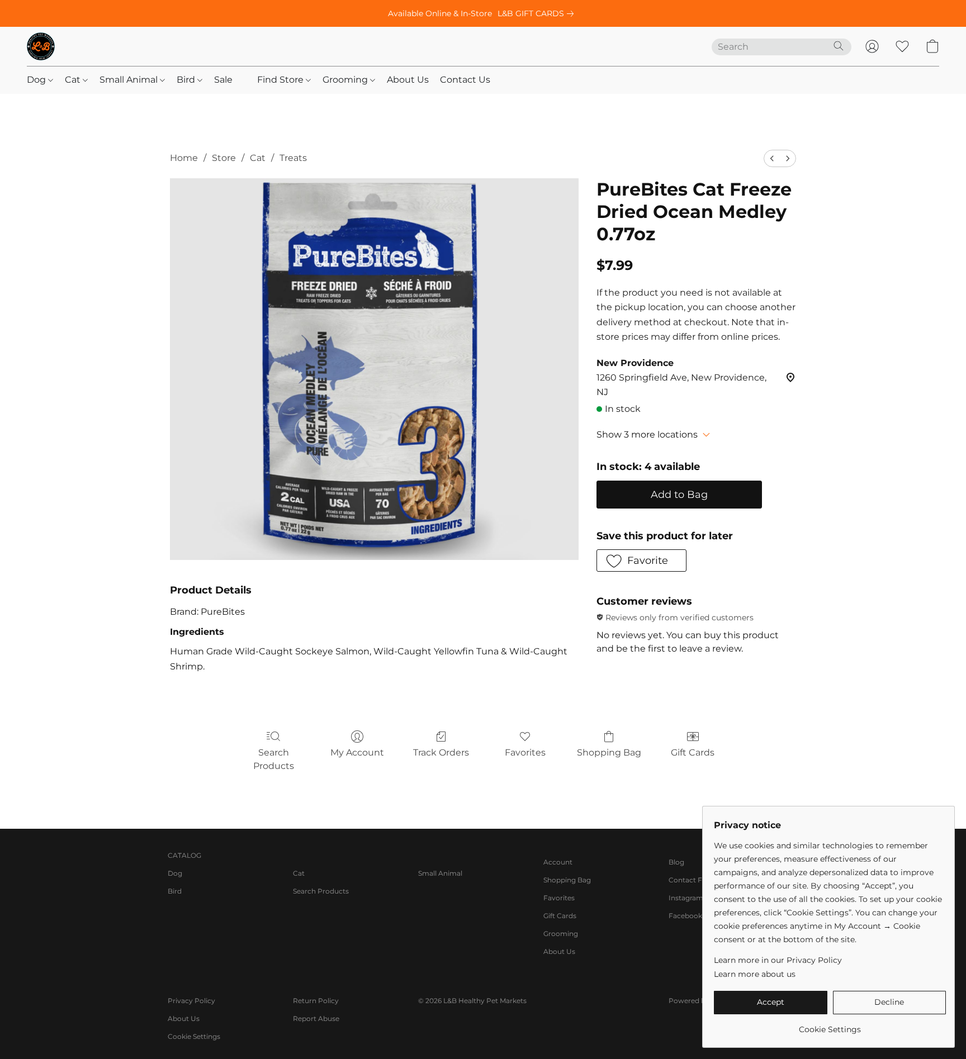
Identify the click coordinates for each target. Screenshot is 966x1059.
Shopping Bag (609, 752)
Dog (37, 79)
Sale (223, 79)
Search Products (273, 759)
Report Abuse (316, 1018)
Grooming (346, 79)
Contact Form (693, 880)
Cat (74, 79)
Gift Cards (692, 752)
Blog (676, 862)
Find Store (281, 79)
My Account (357, 752)
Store (224, 158)
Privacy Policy (191, 1000)
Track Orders (441, 752)
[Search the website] (838, 46)
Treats (293, 158)
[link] (538, 13)
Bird (187, 79)
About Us (408, 79)
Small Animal (130, 79)
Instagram (686, 898)
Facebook (685, 915)
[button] (41, 46)
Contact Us (465, 79)
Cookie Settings (194, 1036)
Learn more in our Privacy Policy (778, 960)
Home (184, 158)
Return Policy (316, 1000)
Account (557, 862)
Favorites (525, 752)
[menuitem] (772, 158)
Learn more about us (754, 974)
